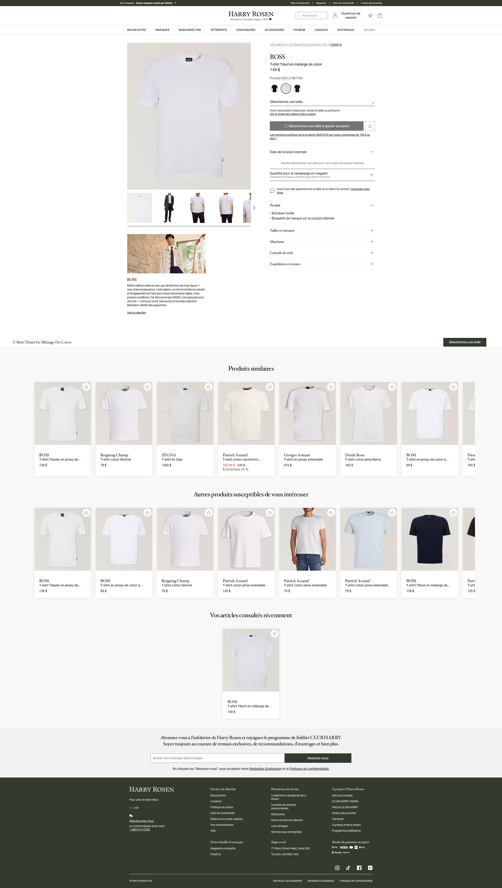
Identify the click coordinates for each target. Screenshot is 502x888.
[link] (348, 15)
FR (136, 808)
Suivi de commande (343, 3)
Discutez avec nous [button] (141, 821)
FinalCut (215, 854)
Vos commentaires (222, 825)
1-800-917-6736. (139, 829)
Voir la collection (136, 312)
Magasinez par (190, 30)
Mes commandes (300, 3)
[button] (299, 15)
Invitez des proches (371, 3)
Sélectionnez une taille (465, 342)
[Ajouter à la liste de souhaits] (86, 387)
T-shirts (336, 45)
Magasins (321, 3)
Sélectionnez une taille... (287, 102)
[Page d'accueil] (250, 15)
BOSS (277, 57)
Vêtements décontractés (308, 45)
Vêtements (278, 45)
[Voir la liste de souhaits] (370, 15)
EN (131, 808)
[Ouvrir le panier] (379, 15)
